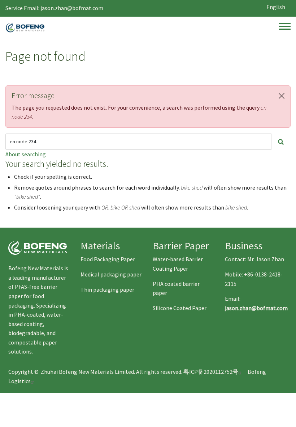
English (275, 6)
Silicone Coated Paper (179, 308)
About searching (25, 154)
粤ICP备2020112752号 (210, 371)
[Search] (281, 141)
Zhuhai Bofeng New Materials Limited (87, 371)
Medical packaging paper (111, 274)
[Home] (25, 27)
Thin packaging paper (107, 289)
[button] (281, 96)
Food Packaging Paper (107, 259)
